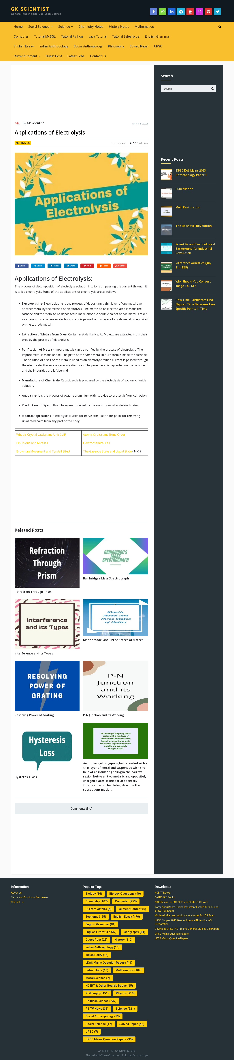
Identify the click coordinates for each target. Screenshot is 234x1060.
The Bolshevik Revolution (194, 226)
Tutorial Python (72, 36)
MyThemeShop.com (109, 1055)
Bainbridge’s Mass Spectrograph (106, 578)
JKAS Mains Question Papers (109, 962)
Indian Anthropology (53, 46)
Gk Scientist (35, 123)
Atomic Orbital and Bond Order (104, 435)
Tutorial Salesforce (125, 36)
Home (18, 26)
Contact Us (98, 56)
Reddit (105, 266)
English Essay (24, 46)
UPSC (158, 46)
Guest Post (54, 56)
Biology (94, 893)
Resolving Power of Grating (34, 715)
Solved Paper (139, 46)
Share (22, 266)
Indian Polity (97, 955)
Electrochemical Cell (96, 443)
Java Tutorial (97, 36)
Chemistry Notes (91, 26)
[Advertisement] (81, 94)
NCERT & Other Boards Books (109, 985)
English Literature (101, 932)
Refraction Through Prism (33, 592)
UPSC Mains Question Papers (109, 1039)
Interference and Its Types (34, 653)
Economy (96, 916)
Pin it (88, 266)
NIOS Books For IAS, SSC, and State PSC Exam (181, 902)
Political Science (101, 1001)
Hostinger (142, 1055)
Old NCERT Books (165, 897)
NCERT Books (162, 892)
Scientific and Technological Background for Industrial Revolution (195, 248)
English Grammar (157, 36)
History (124, 939)
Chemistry (97, 901)
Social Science (39, 26)
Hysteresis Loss (26, 777)
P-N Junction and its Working (103, 715)
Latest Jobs (76, 56)
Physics (25, 143)
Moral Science (98, 978)
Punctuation (184, 189)
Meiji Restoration (188, 207)
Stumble (121, 266)
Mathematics (144, 26)
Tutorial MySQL (45, 36)
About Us (16, 892)
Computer (21, 36)
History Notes (119, 26)
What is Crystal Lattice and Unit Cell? (41, 435)
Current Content (25, 56)
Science (64, 26)
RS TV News (97, 1008)
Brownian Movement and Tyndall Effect (43, 451)
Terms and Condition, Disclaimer (29, 897)
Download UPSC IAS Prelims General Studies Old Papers (187, 928)
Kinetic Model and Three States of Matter (113, 640)
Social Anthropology (88, 46)
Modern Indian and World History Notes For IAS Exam (185, 915)
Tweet (55, 266)
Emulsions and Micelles (32, 443)
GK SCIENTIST (30, 9)
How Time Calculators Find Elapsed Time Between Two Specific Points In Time (195, 304)
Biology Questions (125, 893)
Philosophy (116, 46)
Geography (134, 932)
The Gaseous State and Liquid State (107, 451)
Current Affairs (99, 909)
